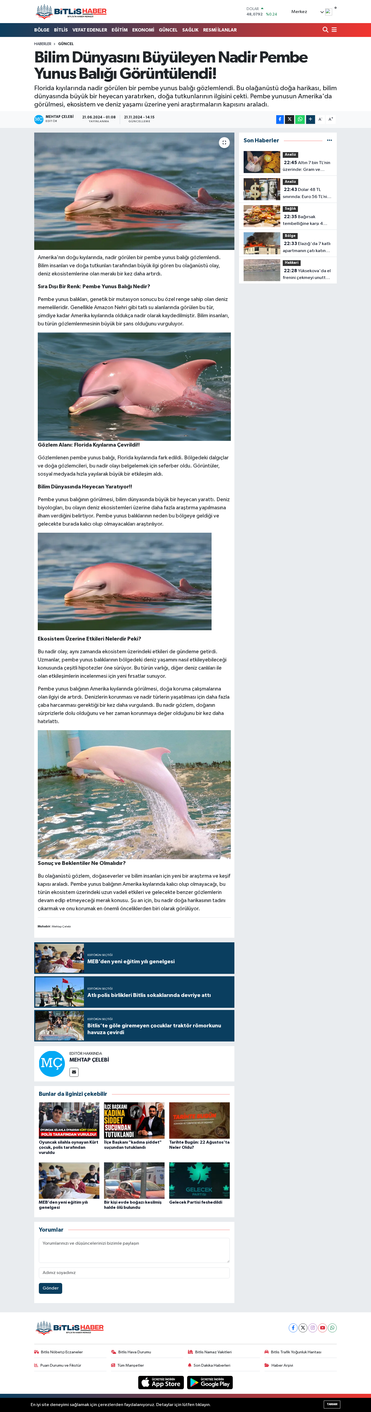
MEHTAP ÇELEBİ (89, 1060)
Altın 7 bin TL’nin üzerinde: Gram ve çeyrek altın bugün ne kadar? (306, 166)
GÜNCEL (168, 30)
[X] (302, 1327)
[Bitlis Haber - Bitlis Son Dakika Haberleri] (71, 11)
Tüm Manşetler (130, 1365)
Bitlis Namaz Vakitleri (213, 1352)
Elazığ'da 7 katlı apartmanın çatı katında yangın (307, 247)
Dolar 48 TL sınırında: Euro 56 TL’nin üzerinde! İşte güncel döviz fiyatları (306, 193)
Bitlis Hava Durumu (134, 1352)
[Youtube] (322, 1327)
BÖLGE (41, 30)
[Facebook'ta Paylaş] (280, 119)
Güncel (66, 44)
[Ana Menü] (333, 30)
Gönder (51, 1288)
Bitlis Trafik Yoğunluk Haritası (296, 1352)
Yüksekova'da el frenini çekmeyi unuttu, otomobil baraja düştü (307, 274)
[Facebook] (293, 1327)
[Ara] (326, 30)
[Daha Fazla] (310, 119)
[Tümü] (329, 140)
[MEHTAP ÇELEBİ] (52, 1063)
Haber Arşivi (282, 1365)
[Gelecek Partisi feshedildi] (199, 1180)
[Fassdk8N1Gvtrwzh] (134, 794)
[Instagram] (312, 1327)
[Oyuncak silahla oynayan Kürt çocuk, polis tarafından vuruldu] (69, 1120)
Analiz (290, 154)
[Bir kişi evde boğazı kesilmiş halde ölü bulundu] (134, 1180)
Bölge (290, 236)
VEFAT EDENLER (90, 30)
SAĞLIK (190, 30)
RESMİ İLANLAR (220, 30)
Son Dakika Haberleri (212, 1365)
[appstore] (161, 1382)
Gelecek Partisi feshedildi (195, 1202)
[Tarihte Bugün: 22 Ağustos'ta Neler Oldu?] (199, 1120)
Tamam (332, 1404)
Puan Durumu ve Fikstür (60, 1365)
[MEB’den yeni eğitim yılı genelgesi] (69, 1180)
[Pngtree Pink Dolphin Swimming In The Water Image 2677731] (125, 581)
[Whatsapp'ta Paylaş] (300, 119)
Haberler (42, 44)
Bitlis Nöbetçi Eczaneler (62, 1352)
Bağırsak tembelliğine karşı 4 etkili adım (303, 220)
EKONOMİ (143, 30)
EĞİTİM (120, 30)
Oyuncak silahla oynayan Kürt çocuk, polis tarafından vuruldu (68, 1147)
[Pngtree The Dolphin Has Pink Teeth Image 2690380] (134, 386)
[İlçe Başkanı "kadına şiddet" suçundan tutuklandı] (134, 1120)
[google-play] (210, 1382)
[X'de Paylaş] (289, 119)
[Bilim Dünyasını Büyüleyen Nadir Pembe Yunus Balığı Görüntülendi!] (134, 191)
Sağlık (290, 209)
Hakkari (291, 263)
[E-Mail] (74, 1072)
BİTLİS (61, 30)
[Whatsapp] (332, 1327)
